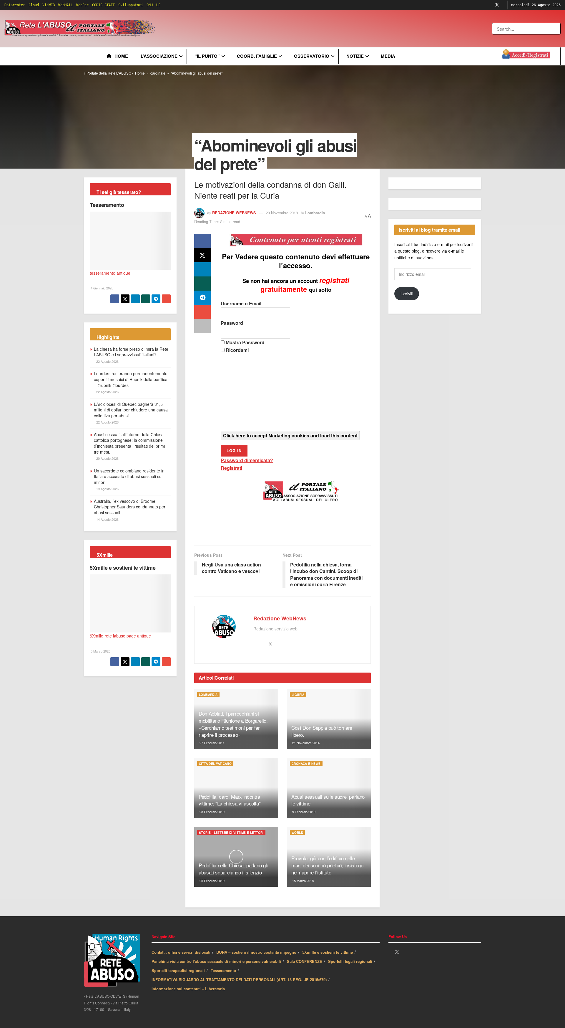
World (297, 833)
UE (158, 5)
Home (121, 56)
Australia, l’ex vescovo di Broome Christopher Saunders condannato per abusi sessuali (129, 506)
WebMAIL (65, 5)
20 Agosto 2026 (107, 458)
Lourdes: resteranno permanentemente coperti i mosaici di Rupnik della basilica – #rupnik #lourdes (130, 379)
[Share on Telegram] (202, 298)
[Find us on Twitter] (497, 5)
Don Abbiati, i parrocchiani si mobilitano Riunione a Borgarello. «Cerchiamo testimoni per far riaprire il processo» (233, 724)
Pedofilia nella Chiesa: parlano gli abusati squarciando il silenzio (233, 868)
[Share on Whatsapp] (202, 283)
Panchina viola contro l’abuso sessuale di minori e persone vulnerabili (216, 961)
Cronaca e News (306, 764)
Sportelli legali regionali (350, 961)
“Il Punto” (207, 56)
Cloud (34, 5)
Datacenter (14, 5)
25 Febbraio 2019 (212, 880)
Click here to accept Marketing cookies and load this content (290, 435)
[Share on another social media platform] (202, 326)
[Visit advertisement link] (275, 28)
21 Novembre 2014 (305, 742)
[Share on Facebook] (202, 241)
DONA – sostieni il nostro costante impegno (256, 952)
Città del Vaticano (215, 764)
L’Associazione (159, 56)
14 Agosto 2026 (107, 519)
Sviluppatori (130, 5)
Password (232, 322)
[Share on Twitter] (202, 255)
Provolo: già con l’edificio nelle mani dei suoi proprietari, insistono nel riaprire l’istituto (327, 865)
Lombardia (315, 212)
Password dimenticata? (247, 460)
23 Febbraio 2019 (212, 811)
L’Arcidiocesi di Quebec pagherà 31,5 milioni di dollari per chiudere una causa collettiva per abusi (131, 410)
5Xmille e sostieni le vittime (123, 567)
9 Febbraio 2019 (303, 811)
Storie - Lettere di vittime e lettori (231, 833)
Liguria (298, 695)
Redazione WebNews (234, 212)
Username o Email (241, 303)
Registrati (231, 467)
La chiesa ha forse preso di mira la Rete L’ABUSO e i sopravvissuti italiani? (131, 352)
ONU (150, 5)
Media (388, 56)
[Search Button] (557, 28)
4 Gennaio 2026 (101, 288)
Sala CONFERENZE (304, 961)
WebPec (82, 5)
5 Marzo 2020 (100, 651)
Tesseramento (107, 205)
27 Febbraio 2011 (212, 742)
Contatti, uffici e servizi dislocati (181, 952)
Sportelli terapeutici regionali (178, 970)
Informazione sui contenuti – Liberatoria (188, 988)
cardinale (157, 72)
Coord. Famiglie (257, 56)
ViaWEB (48, 5)
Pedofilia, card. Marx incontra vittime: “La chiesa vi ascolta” (229, 800)
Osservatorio (311, 56)
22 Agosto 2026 (107, 361)
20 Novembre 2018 (282, 212)
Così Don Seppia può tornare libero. (321, 731)
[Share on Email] (202, 312)
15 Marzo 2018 (302, 880)
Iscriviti (407, 293)
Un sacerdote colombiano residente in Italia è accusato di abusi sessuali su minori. (129, 476)
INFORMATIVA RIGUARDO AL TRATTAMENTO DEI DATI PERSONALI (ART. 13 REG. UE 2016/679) (239, 979)
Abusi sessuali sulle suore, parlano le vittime (328, 800)
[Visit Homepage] (80, 28)
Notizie (355, 56)
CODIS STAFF (103, 5)
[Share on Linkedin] (202, 269)
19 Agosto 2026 (107, 488)
